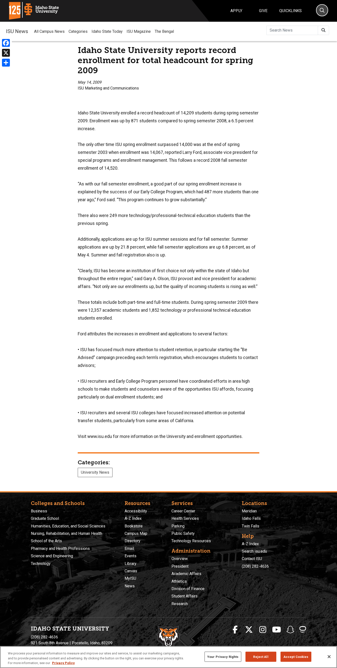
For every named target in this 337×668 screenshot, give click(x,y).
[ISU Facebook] (235, 629)
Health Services (185, 518)
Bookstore (134, 526)
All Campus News (49, 31)
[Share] (6, 63)
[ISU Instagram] (263, 629)
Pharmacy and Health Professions (60, 548)
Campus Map (136, 533)
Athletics (179, 581)
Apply (236, 10)
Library (130, 563)
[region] (168, 657)
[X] (6, 53)
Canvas (131, 571)
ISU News (17, 31)
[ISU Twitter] (249, 629)
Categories (78, 31)
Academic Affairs (186, 573)
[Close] (329, 656)
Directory (132, 541)
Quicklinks (290, 10)
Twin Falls (250, 526)
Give (263, 10)
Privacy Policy (63, 663)
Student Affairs (184, 596)
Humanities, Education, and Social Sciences (68, 526)
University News (95, 472)
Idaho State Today (107, 31)
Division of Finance (188, 588)
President (179, 566)
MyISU (130, 578)
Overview (179, 558)
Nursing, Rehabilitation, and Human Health (66, 533)
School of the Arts (46, 541)
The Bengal (164, 31)
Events (130, 556)
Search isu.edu (254, 551)
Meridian (249, 511)
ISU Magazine (139, 31)
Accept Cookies (295, 656)
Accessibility (136, 511)
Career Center (183, 511)
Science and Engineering (52, 556)
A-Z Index (133, 518)
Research (179, 603)
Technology (41, 563)
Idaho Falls (251, 518)
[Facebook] (6, 43)
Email (129, 548)
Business (39, 511)
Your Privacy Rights (222, 656)
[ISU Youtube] (276, 629)
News (130, 586)
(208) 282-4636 (255, 566)
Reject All (260, 656)
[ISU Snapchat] (290, 629)
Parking (178, 526)
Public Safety (183, 533)
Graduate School (45, 518)
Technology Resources (191, 541)
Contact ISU (252, 558)
